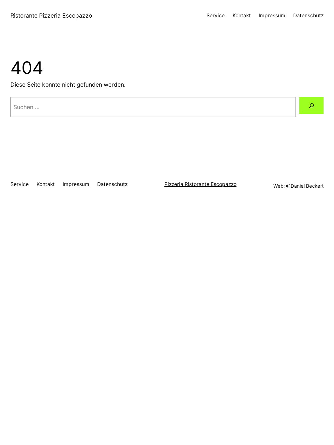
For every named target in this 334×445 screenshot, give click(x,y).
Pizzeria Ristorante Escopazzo (200, 184)
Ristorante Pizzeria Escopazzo (51, 15)
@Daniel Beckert (305, 186)
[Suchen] (311, 105)
